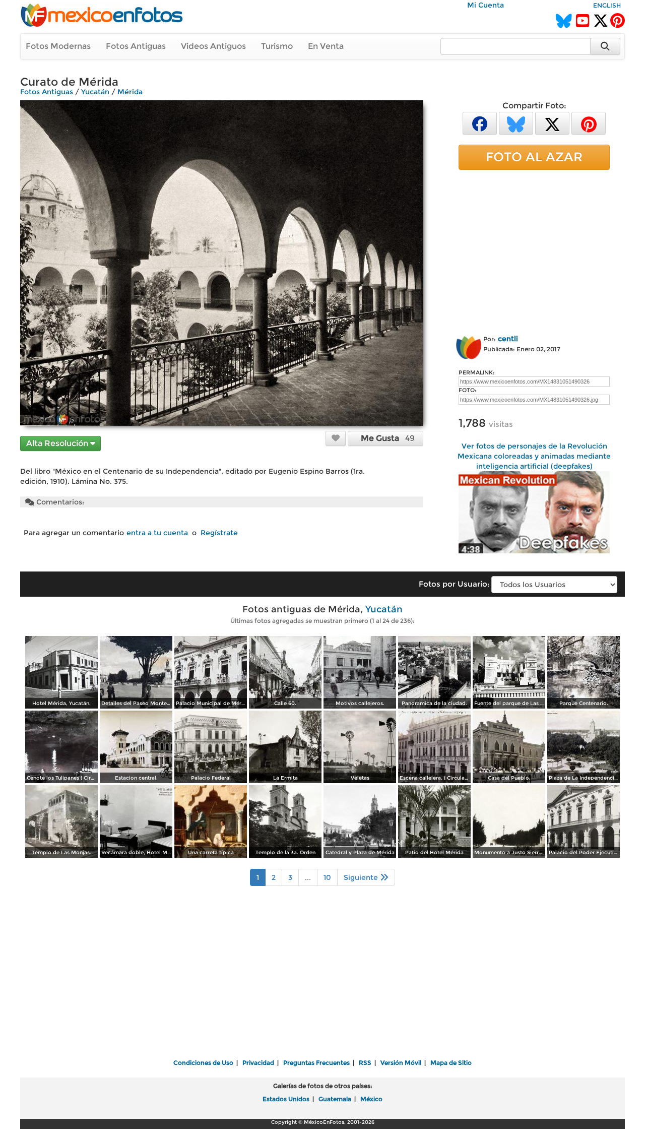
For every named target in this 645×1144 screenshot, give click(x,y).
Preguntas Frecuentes (316, 1062)
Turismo (277, 46)
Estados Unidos (286, 1099)
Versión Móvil (400, 1062)
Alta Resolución (58, 443)
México (371, 1099)
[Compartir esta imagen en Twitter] (552, 123)
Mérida (130, 91)
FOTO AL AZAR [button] (534, 156)
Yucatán (95, 91)
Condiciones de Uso (203, 1062)
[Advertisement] (534, 250)
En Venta (326, 46)
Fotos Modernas (58, 46)
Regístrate (219, 532)
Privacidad (258, 1062)
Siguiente (362, 877)
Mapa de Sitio (451, 1062)
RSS (365, 1062)
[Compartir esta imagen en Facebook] (480, 123)
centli (508, 338)
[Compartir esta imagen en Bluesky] (516, 123)
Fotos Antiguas (136, 46)
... (308, 877)
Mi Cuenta (485, 5)
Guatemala (334, 1099)
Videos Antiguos (213, 46)
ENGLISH (607, 5)
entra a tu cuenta (157, 532)
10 (327, 877)
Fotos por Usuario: (454, 584)
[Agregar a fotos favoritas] (336, 437)
